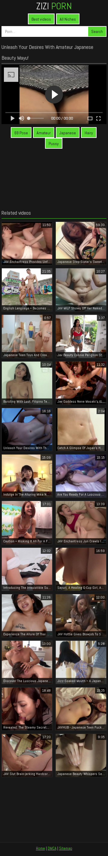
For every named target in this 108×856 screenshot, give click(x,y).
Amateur (44, 133)
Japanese (67, 133)
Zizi (54, 6)
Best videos (41, 19)
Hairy (89, 133)
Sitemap (65, 848)
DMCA (52, 848)
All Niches (68, 19)
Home (40, 848)
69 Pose (21, 133)
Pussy (54, 143)
